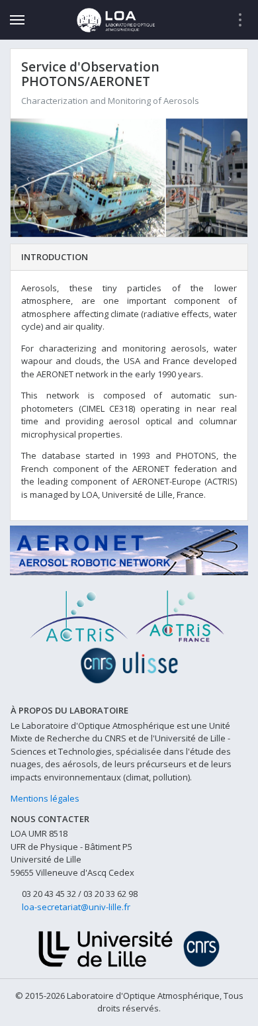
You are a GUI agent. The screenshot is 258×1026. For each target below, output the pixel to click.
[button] (28, 177)
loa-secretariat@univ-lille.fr (76, 907)
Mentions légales (45, 798)
